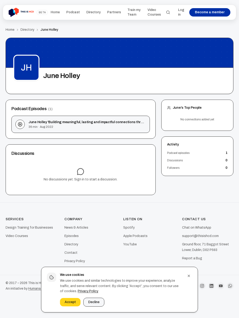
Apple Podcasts (135, 236)
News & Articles (76, 227)
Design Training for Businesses (29, 227)
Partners (114, 12)
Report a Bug (192, 258)
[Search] (168, 12)
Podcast (73, 12)
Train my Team (134, 12)
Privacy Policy (88, 291)
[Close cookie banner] (189, 276)
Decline (93, 302)
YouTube (130, 244)
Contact (70, 252)
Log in (181, 12)
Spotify (129, 227)
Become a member (210, 12)
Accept (70, 302)
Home (55, 12)
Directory (93, 12)
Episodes (71, 236)
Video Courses (154, 12)
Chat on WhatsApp (196, 227)
